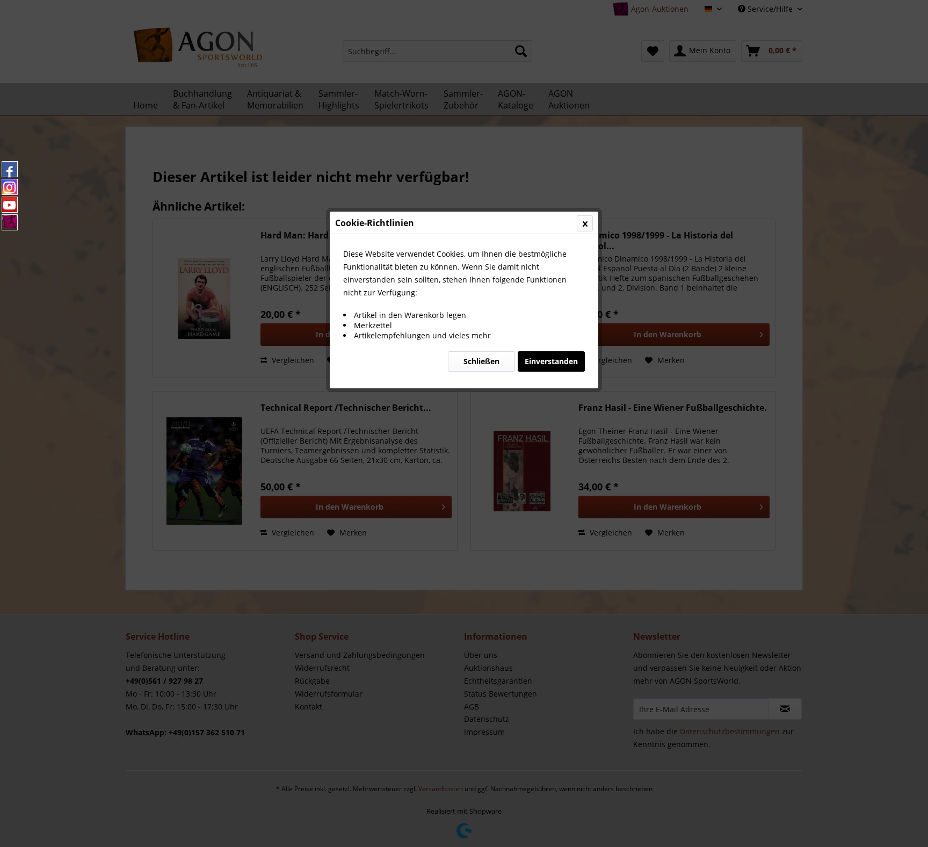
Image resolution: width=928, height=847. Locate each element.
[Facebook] (10, 169)
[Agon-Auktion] (10, 222)
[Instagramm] (10, 187)
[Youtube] (10, 205)
